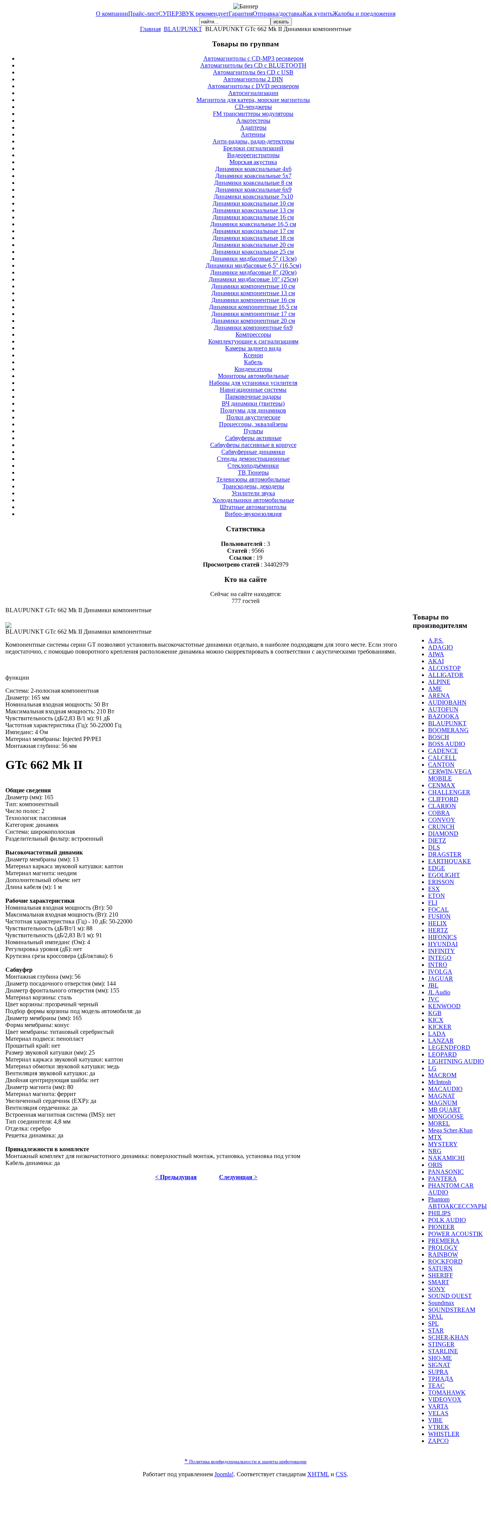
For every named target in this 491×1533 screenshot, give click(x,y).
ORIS (435, 1165)
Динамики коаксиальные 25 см (253, 251)
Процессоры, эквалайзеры (253, 424)
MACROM (442, 1075)
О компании (112, 13)
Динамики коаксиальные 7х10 (253, 196)
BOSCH (438, 737)
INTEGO (439, 958)
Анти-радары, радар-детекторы (253, 141)
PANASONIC (446, 1171)
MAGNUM (442, 1102)
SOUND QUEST (450, 1296)
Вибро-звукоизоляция (253, 514)
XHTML (318, 1474)
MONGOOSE (446, 1116)
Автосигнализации (253, 93)
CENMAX (441, 785)
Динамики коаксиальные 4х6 (253, 169)
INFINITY (441, 951)
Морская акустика (253, 162)
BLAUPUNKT (183, 29)
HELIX (437, 923)
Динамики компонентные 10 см (253, 286)
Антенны (253, 134)
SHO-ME (440, 1358)
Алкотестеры (253, 120)
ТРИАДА (440, 1378)
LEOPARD (442, 1054)
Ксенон (253, 355)
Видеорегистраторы (253, 155)
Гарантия (241, 13)
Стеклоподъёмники (253, 465)
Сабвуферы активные (253, 438)
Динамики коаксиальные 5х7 (253, 176)
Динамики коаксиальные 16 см (253, 217)
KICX (435, 1020)
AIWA (436, 654)
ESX (434, 889)
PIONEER (441, 1227)
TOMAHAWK (447, 1392)
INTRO (437, 964)
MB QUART (444, 1109)
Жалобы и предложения (364, 13)
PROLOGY (443, 1247)
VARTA (438, 1406)
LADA (437, 1033)
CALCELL (442, 757)
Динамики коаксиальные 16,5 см (253, 224)
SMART (438, 1282)
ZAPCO (438, 1441)
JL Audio (439, 992)
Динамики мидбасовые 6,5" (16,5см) (253, 265)
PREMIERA (444, 1240)
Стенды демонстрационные (253, 458)
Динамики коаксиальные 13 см (253, 210)
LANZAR (441, 1040)
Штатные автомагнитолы (253, 507)
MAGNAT (441, 1096)
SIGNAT (439, 1365)
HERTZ (438, 930)
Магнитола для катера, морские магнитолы (253, 100)
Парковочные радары (253, 396)
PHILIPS (439, 1213)
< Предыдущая (176, 1177)
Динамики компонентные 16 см (253, 300)
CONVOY (441, 820)
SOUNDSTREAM (451, 1309)
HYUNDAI (443, 944)
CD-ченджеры (253, 107)
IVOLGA (440, 971)
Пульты (253, 431)
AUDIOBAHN (447, 702)
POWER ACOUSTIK (455, 1234)
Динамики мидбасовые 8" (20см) (253, 272)
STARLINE (443, 1351)
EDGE (436, 868)
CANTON (441, 764)
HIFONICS (442, 937)
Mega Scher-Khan (450, 1130)
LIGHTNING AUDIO (456, 1061)
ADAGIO (440, 647)
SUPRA (438, 1372)
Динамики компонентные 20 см (253, 320)
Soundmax (441, 1303)
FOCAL (438, 909)
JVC (433, 999)
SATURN (440, 1268)
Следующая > (238, 1177)
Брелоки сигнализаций (253, 148)
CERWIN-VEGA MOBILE (450, 775)
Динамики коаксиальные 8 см (253, 182)
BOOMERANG (448, 730)
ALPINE (439, 682)
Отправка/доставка (278, 13)
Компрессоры (253, 334)
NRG (435, 1151)
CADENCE (443, 751)
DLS (434, 847)
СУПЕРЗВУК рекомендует (193, 13)
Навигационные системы (253, 389)
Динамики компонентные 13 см (253, 293)
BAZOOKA (443, 716)
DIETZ (437, 840)
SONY (436, 1289)
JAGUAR (440, 978)
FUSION (439, 916)
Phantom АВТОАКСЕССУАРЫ (457, 1202)
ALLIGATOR (445, 675)
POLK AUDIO (447, 1220)
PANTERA (442, 1178)
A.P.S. (435, 640)
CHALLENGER (449, 792)
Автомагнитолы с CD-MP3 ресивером (253, 58)
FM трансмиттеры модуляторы (253, 113)
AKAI (436, 661)
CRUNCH (441, 826)
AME (435, 688)
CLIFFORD (443, 799)
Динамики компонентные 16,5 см (253, 307)
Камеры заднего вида (253, 348)
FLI (432, 902)
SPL (433, 1323)
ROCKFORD (445, 1261)
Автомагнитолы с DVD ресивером (253, 86)
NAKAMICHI (446, 1158)
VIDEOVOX (444, 1399)
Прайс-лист (143, 13)
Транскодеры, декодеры (253, 486)
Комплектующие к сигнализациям (253, 341)
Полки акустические (253, 417)
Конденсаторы (253, 369)
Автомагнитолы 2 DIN (253, 79)
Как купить (318, 13)
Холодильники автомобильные (253, 500)
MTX (435, 1137)
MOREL (439, 1123)
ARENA (439, 695)
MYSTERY (443, 1144)
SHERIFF (440, 1275)
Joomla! (224, 1474)
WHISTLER (444, 1434)
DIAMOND (443, 833)
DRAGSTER (444, 854)
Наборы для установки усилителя (253, 383)
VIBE (435, 1420)
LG (432, 1068)
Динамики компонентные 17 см (253, 314)
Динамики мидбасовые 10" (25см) (253, 279)
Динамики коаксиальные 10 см (253, 203)
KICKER (439, 1027)
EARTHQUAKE (449, 861)
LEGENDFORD (449, 1047)
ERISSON (441, 882)
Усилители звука (253, 493)
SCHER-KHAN (448, 1337)
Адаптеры (253, 127)
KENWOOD (444, 1006)
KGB (435, 1013)
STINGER (441, 1344)
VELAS (438, 1413)
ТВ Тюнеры (253, 472)
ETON (436, 895)
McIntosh (439, 1082)
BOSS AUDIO (446, 744)
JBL (433, 985)
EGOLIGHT (444, 875)
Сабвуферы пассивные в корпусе (253, 445)
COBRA (439, 813)
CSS (341, 1474)
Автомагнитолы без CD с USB (253, 72)
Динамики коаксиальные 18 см (253, 238)
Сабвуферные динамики (253, 452)
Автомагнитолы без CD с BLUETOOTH (253, 65)
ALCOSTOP (444, 668)
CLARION (442, 806)
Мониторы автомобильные (253, 376)
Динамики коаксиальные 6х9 (253, 189)
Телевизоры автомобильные (253, 479)
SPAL (435, 1316)
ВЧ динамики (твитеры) (253, 403)
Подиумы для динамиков (253, 410)
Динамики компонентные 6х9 (253, 327)
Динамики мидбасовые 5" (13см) (253, 258)
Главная (150, 29)
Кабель (253, 362)
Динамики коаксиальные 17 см (253, 231)
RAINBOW (443, 1254)
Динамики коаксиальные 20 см (253, 245)
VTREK (438, 1427)
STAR (436, 1330)
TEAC (436, 1385)
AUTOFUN (443, 709)
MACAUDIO (445, 1089)
